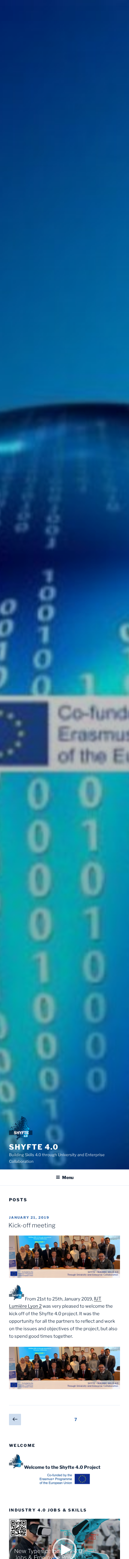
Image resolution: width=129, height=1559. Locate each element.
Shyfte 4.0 (33, 1147)
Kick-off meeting (32, 1225)
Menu (68, 1177)
